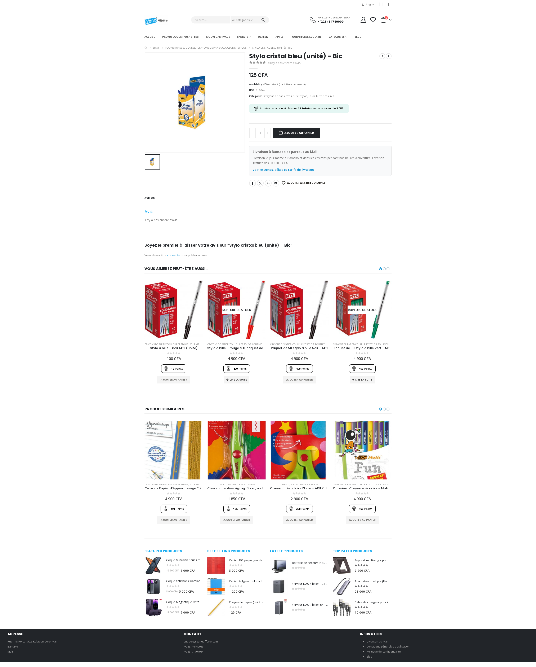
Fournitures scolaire (306, 37)
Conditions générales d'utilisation (388, 646)
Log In (370, 4)
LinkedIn (268, 183)
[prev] (382, 56)
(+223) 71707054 (194, 651)
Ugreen (263, 37)
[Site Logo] (156, 20)
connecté (173, 255)
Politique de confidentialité (384, 651)
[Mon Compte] (363, 20)
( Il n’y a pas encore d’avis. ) (285, 63)
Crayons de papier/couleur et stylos (285, 96)
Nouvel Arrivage (218, 37)
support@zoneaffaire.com (201, 641)
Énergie (242, 37)
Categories (336, 37)
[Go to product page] (173, 310)
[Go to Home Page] (145, 47)
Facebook (252, 183)
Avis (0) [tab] (149, 198)
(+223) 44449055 (194, 646)
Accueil (149, 37)
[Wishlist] (373, 20)
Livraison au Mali (377, 641)
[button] (380, 268)
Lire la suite (238, 379)
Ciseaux (222, 484)
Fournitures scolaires (321, 96)
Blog (358, 37)
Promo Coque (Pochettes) (180, 37)
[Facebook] (388, 4)
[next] (389, 56)
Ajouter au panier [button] (174, 379)
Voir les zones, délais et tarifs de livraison (283, 170)
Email (276, 183)
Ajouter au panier (299, 133)
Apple (279, 37)
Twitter (260, 183)
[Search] (263, 19)
